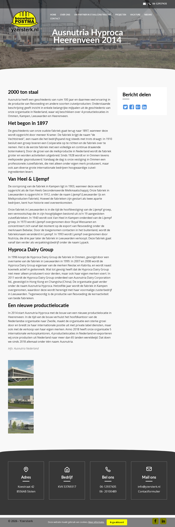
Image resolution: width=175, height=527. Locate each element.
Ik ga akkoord (117, 522)
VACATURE (135, 14)
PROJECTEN (120, 14)
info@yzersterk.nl (149, 487)
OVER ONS (65, 14)
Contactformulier (149, 491)
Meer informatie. (96, 522)
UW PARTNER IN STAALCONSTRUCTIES (92, 14)
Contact (55, 18)
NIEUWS (148, 14)
